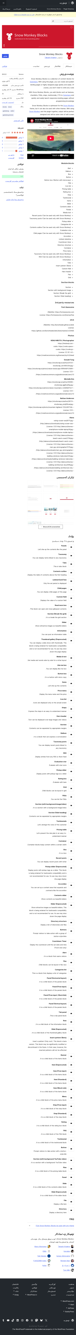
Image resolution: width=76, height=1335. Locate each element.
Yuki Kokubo (41, 1256)
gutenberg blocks (8, 115)
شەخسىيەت (70, 1295)
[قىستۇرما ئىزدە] (53, 21)
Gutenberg (34, 82)
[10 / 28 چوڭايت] (71, 521)
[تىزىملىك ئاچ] (3, 3)
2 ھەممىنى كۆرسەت (8, 102)
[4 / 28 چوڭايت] (71, 496)
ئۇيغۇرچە (66, 1320)
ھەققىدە (71, 1284)
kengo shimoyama (63, 1256)
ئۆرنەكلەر (52, 1288)
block (10, 107)
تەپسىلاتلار (68, 66)
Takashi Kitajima (51, 58)
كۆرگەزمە (52, 1284)
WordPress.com (67, 1301)
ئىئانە (16, 1291)
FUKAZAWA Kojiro (39, 1261)
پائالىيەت (16, 1288)
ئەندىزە (53, 1295)
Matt (71, 1305)
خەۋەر (72, 1288)
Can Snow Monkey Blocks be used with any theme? (55, 1226)
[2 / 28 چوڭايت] (55, 483)
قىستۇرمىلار (52, 1291)
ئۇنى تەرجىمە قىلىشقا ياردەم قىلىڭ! (24, 14)
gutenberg (6, 111)
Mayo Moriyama (40, 1247)
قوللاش (4, 66)
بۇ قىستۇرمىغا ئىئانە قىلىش (15, 200)
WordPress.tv (31, 1295)
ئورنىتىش (47, 66)
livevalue (67, 1251)
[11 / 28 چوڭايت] (55, 521)
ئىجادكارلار (33, 1291)
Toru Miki (66, 1270)
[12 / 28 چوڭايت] (39, 521)
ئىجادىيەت (36, 66)
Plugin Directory (69, 9)
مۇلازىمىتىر (70, 1291)
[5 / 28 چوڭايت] (55, 496)
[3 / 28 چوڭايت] (39, 483)
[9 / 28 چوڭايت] (39, 508)
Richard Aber (65, 1261)
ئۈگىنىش (34, 1284)
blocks (5, 107)
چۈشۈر (5, 56)
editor (12, 111)
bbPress (70, 1308)
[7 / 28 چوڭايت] (71, 508)
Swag (15, 1295)
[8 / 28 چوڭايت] (55, 508)
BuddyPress (68, 1312)
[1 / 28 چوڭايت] (71, 483)
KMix (44, 1251)
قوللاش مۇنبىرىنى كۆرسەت (14, 181)
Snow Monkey (68, 106)
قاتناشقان (15, 1284)
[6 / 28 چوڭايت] (39, 496)
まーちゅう (66, 1265)
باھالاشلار (57, 66)
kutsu (44, 1265)
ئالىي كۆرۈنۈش (19, 121)
